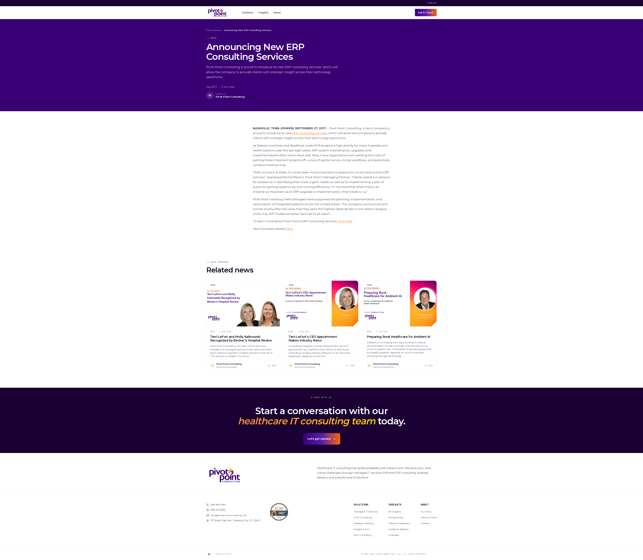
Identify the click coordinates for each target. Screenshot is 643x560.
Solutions (361, 504)
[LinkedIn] (209, 554)
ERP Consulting (363, 535)
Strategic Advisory (364, 523)
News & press (213, 30)
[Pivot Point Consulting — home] (217, 13)
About (425, 504)
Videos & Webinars (399, 523)
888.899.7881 (218, 504)
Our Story (426, 511)
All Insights (394, 511)
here (289, 228)
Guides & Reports (398, 529)
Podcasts (393, 535)
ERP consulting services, (310, 133)
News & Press (429, 517)
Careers (432, 3)
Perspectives (395, 517)
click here (345, 221)
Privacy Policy (224, 554)
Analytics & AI (361, 529)
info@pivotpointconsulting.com (229, 515)
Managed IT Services (366, 511)
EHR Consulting (363, 517)
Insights (395, 504)
